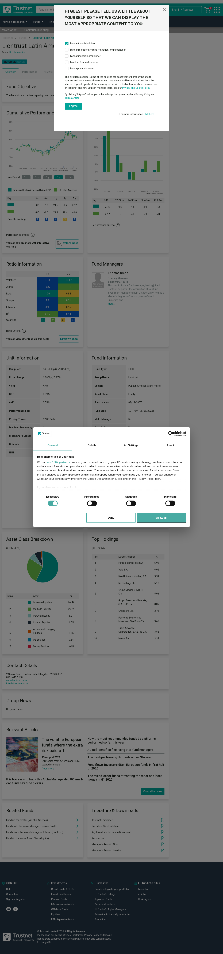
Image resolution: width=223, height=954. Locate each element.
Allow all (161, 517)
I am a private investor (82, 68)
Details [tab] (92, 445)
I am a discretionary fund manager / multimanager (98, 49)
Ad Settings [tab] (131, 445)
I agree (73, 106)
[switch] (92, 503)
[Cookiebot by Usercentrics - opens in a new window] (171, 433)
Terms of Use (72, 98)
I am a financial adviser (82, 43)
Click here (149, 114)
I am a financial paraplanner (85, 56)
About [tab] (170, 445)
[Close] (164, 9)
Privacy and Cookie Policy (136, 87)
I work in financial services (84, 62)
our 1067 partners (58, 462)
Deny (111, 517)
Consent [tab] (53, 445)
